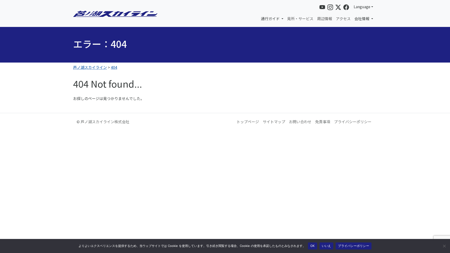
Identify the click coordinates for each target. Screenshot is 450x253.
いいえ (326, 246)
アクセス (343, 18)
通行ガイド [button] (271, 18)
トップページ (247, 121)
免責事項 (322, 121)
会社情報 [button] (362, 18)
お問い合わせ (300, 121)
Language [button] (362, 6)
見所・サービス (300, 18)
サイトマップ (274, 121)
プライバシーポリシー (352, 121)
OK (312, 246)
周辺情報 (324, 18)
